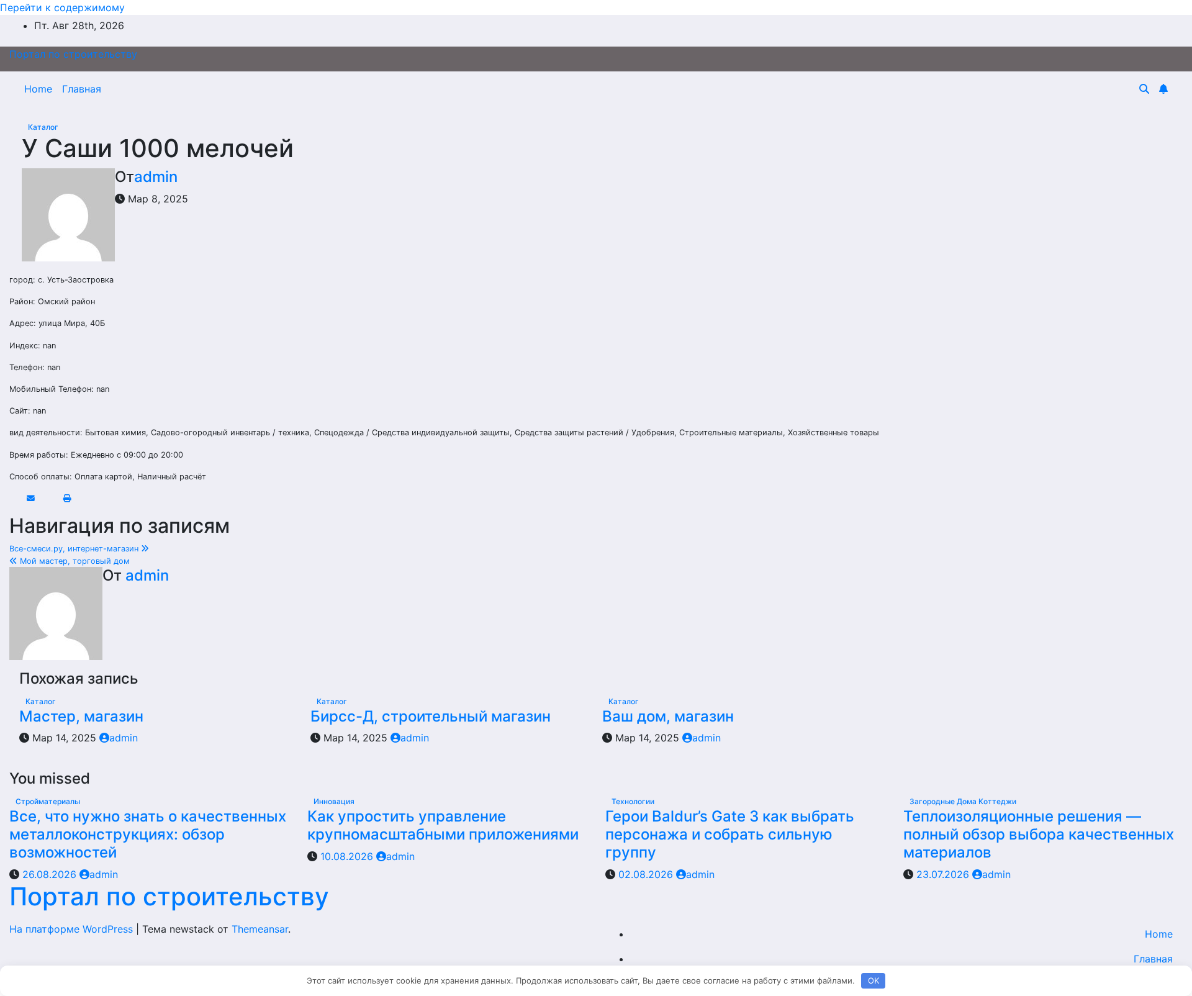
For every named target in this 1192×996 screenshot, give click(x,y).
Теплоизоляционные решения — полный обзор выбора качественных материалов (1038, 834)
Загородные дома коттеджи (963, 801)
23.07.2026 (944, 874)
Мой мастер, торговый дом (73, 561)
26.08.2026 (50, 874)
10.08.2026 (348, 856)
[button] (1144, 89)
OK (873, 980)
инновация (334, 801)
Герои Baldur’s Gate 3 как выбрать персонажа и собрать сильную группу (729, 834)
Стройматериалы (48, 801)
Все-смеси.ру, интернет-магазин (75, 548)
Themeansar (260, 929)
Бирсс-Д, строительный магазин (430, 716)
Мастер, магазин (81, 716)
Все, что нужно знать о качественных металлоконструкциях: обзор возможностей (147, 834)
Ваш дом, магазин (668, 716)
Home (38, 89)
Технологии (633, 801)
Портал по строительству (73, 54)
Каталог (43, 127)
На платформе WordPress (72, 929)
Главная (81, 89)
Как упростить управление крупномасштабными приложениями (443, 825)
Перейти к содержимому (62, 7)
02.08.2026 (647, 874)
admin (156, 177)
